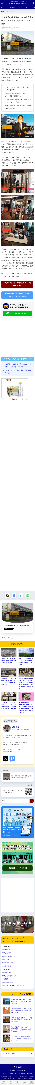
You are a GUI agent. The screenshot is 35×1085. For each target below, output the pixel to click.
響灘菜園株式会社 (8, 963)
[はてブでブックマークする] (21, 595)
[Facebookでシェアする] (14, 595)
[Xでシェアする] (7, 595)
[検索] (32, 801)
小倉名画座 (6, 959)
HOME (19, 1067)
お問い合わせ (21, 1070)
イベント (12, 7)
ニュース (19, 7)
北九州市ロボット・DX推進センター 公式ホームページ (17, 284)
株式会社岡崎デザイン (9, 956)
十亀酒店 (5, 979)
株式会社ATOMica (8, 949)
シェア (10, 1083)
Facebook (12, 761)
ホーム (3, 1083)
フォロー (17, 1083)
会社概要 (12, 1070)
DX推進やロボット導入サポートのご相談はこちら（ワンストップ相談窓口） (17, 295)
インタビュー (4, 7)
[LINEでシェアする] (27, 595)
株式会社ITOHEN (8, 953)
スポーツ (26, 7)
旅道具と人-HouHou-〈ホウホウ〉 (13, 985)
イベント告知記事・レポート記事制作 (14, 1073)
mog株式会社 (6, 966)
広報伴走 (29, 1073)
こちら (18, 749)
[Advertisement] (17, 336)
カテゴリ (24, 1083)
